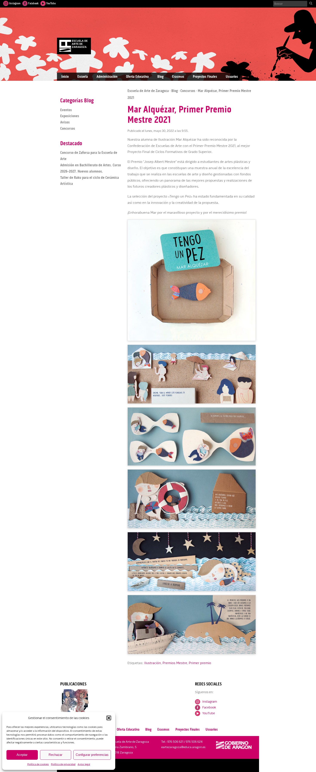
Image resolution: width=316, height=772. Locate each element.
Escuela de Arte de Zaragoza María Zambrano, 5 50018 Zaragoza (130, 747)
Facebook (33, 3)
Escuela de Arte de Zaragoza (148, 90)
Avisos (65, 122)
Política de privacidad (63, 764)
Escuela (82, 76)
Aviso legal (84, 764)
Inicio (65, 76)
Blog (160, 76)
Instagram (14, 3)
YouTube (51, 3)
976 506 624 (194, 742)
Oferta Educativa (137, 76)
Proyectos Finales (205, 76)
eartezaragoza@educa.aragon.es (183, 747)
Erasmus (178, 76)
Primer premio (200, 663)
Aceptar (22, 754)
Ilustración (152, 663)
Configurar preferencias (92, 754)
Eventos (66, 109)
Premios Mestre (175, 663)
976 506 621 (175, 742)
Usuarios (232, 76)
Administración (107, 76)
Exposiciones (69, 116)
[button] (109, 718)
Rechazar (55, 754)
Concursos (187, 90)
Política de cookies (38, 764)
